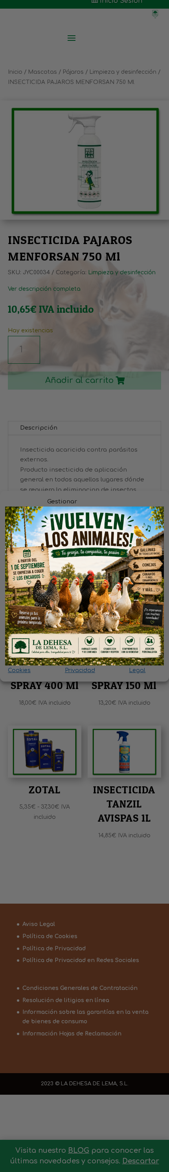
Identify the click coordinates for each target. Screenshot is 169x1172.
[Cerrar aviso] (152, 518)
